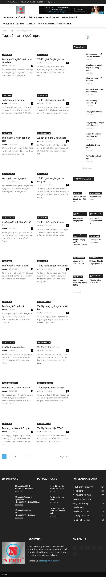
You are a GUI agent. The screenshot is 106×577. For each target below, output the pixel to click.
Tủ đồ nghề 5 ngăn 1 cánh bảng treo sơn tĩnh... (58, 510)
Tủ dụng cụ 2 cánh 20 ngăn (51, 387)
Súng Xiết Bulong (80, 503)
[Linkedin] (84, 2)
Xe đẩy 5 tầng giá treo (48, 347)
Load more (87, 168)
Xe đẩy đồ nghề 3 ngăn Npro (51, 137)
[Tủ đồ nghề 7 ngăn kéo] (17, 295)
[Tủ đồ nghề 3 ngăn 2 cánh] (17, 254)
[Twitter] (88, 2)
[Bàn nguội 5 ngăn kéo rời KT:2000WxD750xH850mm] (7, 513)
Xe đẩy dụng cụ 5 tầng (13, 347)
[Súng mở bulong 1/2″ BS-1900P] (78, 81)
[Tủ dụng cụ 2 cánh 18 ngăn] (17, 376)
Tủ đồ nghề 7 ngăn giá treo (51, 59)
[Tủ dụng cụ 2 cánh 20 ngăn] (53, 376)
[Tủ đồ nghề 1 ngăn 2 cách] (53, 211)
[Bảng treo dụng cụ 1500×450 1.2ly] (78, 103)
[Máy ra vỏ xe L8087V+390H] (80, 254)
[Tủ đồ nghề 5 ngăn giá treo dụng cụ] (53, 167)
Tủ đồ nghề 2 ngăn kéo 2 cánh (52, 265)
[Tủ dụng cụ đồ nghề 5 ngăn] (17, 417)
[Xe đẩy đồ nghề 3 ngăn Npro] (53, 126)
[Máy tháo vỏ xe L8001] (96, 189)
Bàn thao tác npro (77, 235)
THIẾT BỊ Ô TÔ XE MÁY (83, 487)
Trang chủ (8, 17)
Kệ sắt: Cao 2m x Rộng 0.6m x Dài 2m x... (79, 199)
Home (4, 31)
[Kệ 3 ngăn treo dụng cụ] (17, 167)
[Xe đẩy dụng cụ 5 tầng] (17, 336)
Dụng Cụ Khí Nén (64, 24)
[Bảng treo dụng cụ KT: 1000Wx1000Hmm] (78, 57)
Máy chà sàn (77, 277)
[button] (100, 20)
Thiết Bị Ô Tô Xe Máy (46, 24)
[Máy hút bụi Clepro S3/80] (78, 147)
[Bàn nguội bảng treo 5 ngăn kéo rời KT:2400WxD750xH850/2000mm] (7, 500)
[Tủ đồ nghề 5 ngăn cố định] (53, 89)
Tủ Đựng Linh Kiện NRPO (13, 24)
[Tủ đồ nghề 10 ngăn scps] (96, 232)
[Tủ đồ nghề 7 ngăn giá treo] (53, 48)
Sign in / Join (51, 2)
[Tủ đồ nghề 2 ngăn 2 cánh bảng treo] (78, 136)
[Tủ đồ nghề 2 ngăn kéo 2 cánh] (53, 254)
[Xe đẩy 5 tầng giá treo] (53, 336)
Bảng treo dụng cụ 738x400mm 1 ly (96, 220)
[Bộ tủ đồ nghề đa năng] (17, 89)
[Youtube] (102, 2)
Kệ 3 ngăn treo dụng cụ (14, 178)
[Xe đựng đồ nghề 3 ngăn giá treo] (17, 211)
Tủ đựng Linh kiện (81, 515)
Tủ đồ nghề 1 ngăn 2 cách (50, 222)
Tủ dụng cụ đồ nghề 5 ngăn (16, 428)
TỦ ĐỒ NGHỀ (20, 17)
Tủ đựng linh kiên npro (94, 112)
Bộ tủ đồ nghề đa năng (13, 100)
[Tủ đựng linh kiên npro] (78, 114)
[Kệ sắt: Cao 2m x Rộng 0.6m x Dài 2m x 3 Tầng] (80, 189)
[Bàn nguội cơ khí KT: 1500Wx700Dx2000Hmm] (7, 489)
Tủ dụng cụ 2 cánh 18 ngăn (16, 387)
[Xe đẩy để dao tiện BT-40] (53, 417)
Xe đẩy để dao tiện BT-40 (50, 428)
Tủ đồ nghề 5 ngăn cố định (51, 100)
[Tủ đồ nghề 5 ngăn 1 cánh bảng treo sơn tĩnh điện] (42, 511)
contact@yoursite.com (49, 560)
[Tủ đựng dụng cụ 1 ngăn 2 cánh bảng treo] (78, 125)
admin (4, 66)
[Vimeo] (93, 2)
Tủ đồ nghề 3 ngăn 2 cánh (15, 265)
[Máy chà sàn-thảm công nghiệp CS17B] (80, 273)
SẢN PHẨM (30, 24)
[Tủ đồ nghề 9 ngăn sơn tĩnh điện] (17, 126)
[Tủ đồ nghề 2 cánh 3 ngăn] (78, 159)
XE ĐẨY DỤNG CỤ (52, 17)
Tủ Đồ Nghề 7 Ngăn (82, 519)
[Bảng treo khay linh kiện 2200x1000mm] (78, 92)
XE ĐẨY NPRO (79, 507)
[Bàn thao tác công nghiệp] (80, 211)
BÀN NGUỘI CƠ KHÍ (69, 17)
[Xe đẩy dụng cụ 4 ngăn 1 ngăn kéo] (53, 295)
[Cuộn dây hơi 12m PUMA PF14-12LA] (42, 489)
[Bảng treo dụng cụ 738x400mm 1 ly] (96, 211)
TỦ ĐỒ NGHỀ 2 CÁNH (36, 17)
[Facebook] (79, 2)
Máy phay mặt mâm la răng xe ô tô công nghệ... (94, 67)
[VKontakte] (97, 2)
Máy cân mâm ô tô (95, 276)
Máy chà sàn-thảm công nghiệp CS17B (80, 282)
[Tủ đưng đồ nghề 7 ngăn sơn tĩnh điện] (17, 48)
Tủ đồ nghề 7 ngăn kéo (13, 306)
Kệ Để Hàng (77, 193)
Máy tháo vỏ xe (95, 193)
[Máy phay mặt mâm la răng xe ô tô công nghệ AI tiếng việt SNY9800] (78, 68)
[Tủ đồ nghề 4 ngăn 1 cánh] (42, 500)
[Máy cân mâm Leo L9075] (96, 273)
